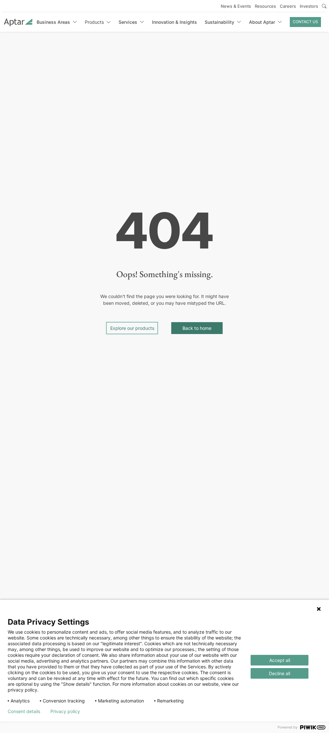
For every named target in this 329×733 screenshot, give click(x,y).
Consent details (24, 711)
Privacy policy (65, 711)
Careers (288, 6)
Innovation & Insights (174, 22)
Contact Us (305, 21)
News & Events (236, 6)
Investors (309, 6)
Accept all (279, 660)
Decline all (279, 673)
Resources (265, 6)
